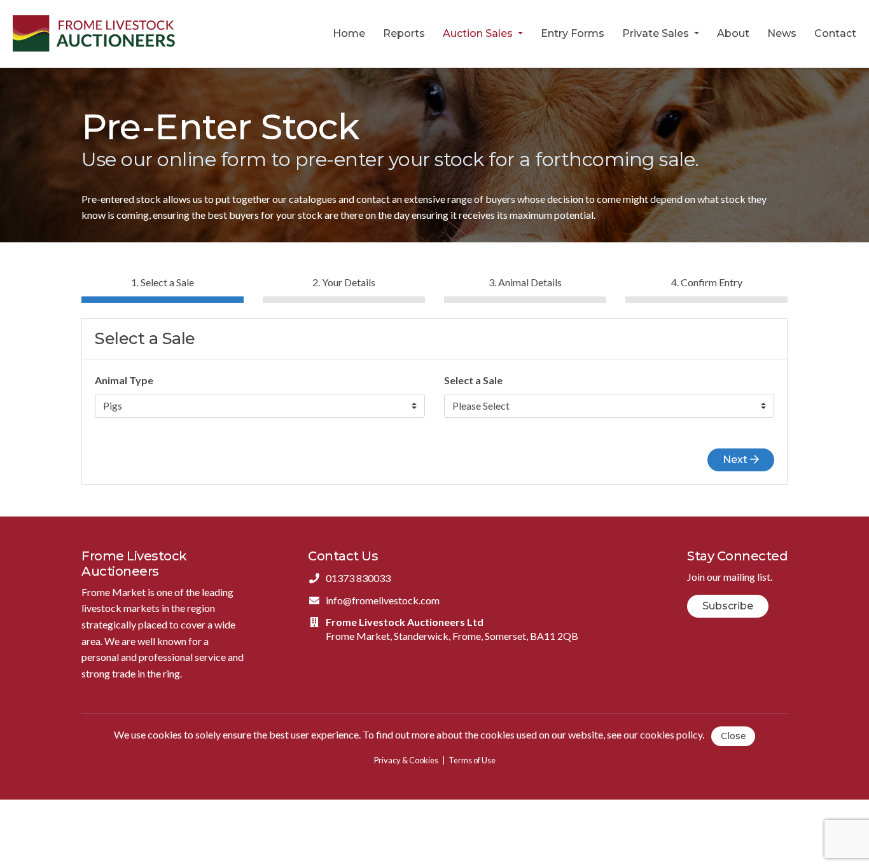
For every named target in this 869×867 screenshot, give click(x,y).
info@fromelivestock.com (383, 600)
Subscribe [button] (727, 606)
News (781, 33)
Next (736, 460)
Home (349, 33)
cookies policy (671, 735)
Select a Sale (473, 380)
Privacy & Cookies (406, 760)
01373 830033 (358, 578)
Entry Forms (572, 33)
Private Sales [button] (657, 33)
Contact (835, 33)
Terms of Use (472, 760)
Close (733, 736)
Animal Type (124, 380)
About (733, 33)
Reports (404, 33)
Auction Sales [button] (479, 33)
